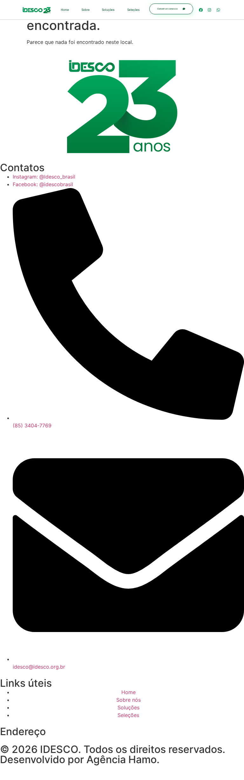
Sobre (85, 9)
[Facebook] (201, 10)
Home (65, 9)
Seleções (133, 9)
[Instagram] (210, 10)
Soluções (108, 9)
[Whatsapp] (218, 10)
